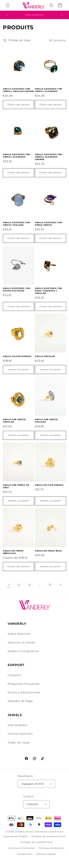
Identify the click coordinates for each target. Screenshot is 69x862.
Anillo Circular (45, 356)
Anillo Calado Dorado (17, 356)
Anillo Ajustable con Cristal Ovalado (16, 223)
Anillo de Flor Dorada (49, 485)
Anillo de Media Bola (48, 551)
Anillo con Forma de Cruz (16, 486)
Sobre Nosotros (19, 633)
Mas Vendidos (17, 725)
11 (50, 584)
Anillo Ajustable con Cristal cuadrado (48, 90)
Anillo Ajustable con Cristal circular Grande (18, 90)
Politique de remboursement (48, 836)
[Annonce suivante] (62, 15)
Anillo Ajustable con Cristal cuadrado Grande (48, 157)
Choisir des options (18, 104)
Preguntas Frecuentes (24, 684)
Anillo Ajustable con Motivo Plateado (16, 289)
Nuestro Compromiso (23, 651)
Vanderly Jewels (24, 831)
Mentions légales (46, 854)
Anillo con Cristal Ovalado (46, 420)
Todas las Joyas (19, 742)
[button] (7, 5)
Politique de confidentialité (37, 842)
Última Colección (20, 733)
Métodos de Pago (20, 701)
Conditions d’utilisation (21, 848)
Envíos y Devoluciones (24, 692)
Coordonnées (24, 854)
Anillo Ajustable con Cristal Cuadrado (16, 155)
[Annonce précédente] (7, 15)
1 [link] (8, 585)
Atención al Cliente (21, 642)
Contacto (14, 675)
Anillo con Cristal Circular (14, 420)
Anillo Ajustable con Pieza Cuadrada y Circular (48, 290)
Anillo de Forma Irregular (13, 552)
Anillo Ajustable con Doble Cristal (48, 223)
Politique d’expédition (51, 848)
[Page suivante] (60, 585)
